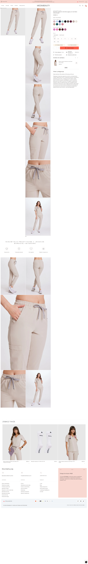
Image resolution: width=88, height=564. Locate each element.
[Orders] (82, 5)
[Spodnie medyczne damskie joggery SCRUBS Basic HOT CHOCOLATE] (60, 29)
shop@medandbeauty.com (26, 475)
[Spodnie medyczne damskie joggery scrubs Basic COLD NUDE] (76, 21)
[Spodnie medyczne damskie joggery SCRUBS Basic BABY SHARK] (60, 24)
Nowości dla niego (5, 496)
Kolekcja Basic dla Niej (57, 10)
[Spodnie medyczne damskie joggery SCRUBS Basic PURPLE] (65, 29)
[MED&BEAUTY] (43, 5)
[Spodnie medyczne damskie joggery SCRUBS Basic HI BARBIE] (57, 29)
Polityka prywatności (6, 486)
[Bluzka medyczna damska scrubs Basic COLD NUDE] (76, 63)
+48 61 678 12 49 (43, 475)
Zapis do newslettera (25, 493)
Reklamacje (23, 490)
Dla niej (2, 5)
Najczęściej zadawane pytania (7, 475)
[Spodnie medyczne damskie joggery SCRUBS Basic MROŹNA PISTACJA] (62, 21)
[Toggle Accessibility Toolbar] (86, 562)
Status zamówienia (5, 483)
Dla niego (7, 5)
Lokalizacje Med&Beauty (44, 490)
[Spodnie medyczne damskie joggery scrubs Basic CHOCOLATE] (68, 21)
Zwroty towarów (24, 488)
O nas (41, 483)
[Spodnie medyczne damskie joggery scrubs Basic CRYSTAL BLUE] (57, 21)
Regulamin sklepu (5, 488)
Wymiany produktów (25, 491)
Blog (41, 485)
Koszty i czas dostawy (25, 486)
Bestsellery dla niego (6, 493)
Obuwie (12, 5)
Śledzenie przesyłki (5, 485)
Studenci (16, 5)
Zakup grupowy (22, 5)
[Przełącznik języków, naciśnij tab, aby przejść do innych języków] (77, 1)
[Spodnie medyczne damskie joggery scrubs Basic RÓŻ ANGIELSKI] (54, 21)
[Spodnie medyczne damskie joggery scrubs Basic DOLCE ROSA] (62, 24)
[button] (75, 58)
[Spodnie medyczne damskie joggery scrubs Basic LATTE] (73, 21)
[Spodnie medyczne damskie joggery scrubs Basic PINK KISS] (54, 29)
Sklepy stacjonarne (43, 486)
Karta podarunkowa (44, 488)
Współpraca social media (25, 485)
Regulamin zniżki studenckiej (7, 490)
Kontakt (41, 491)
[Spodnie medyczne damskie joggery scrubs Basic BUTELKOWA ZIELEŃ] (57, 24)
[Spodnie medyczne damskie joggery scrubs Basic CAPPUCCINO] (54, 24)
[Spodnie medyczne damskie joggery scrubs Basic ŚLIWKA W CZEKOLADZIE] (62, 29)
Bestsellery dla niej (5, 491)
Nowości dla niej (5, 494)
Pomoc (22, 483)
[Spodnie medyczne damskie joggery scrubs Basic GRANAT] (60, 21)
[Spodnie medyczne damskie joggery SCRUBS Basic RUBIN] (71, 21)
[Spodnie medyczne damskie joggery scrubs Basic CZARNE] (65, 21)
